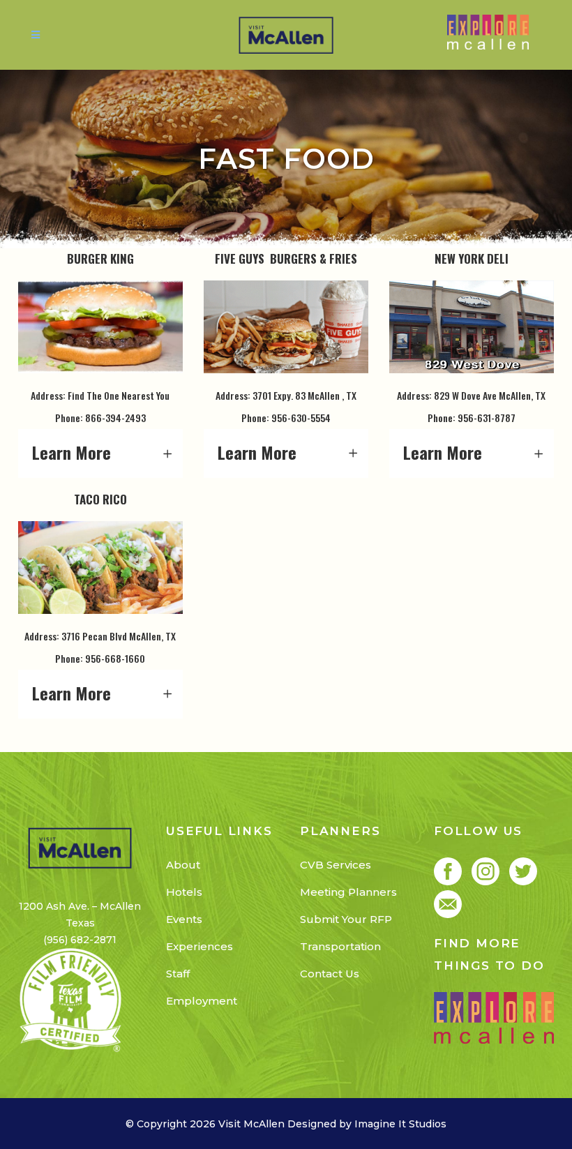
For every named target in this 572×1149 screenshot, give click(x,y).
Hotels (184, 892)
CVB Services (335, 864)
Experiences (199, 946)
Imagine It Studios (400, 1124)
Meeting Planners (348, 892)
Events (184, 919)
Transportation (340, 946)
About (183, 864)
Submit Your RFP (346, 919)
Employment (201, 1000)
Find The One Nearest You (119, 395)
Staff (178, 973)
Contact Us (329, 973)
